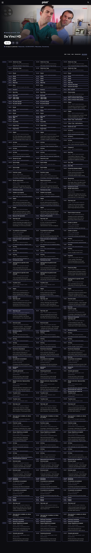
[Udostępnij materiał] (17, 43)
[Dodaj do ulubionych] (13, 43)
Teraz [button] (68, 54)
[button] (87, 58)
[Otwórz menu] (2, 2)
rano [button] (72, 54)
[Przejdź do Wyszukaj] (88, 2)
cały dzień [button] (84, 54)
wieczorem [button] (78, 54)
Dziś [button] (65, 54)
